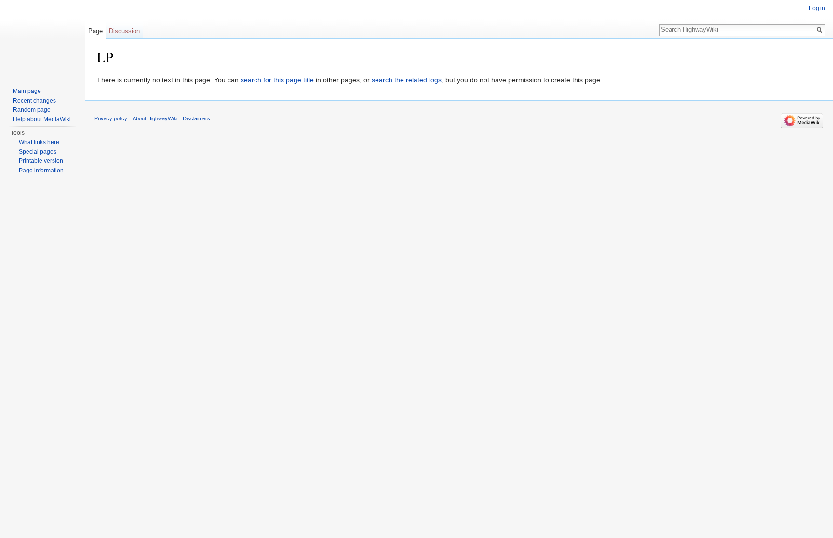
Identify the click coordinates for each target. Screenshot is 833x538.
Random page (32, 109)
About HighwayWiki (155, 118)
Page (95, 31)
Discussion (124, 31)
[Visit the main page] (42, 38)
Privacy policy (110, 118)
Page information (41, 170)
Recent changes (34, 100)
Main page (27, 91)
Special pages (37, 151)
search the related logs (407, 80)
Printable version (41, 160)
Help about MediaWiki (42, 119)
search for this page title (277, 80)
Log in (817, 8)
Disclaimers (196, 118)
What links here (39, 142)
